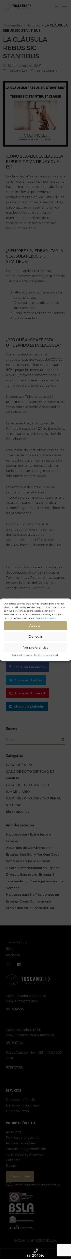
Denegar (35, 636)
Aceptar (35, 625)
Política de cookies (21, 655)
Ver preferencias (35, 647)
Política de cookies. (46, 617)
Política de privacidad (46, 655)
